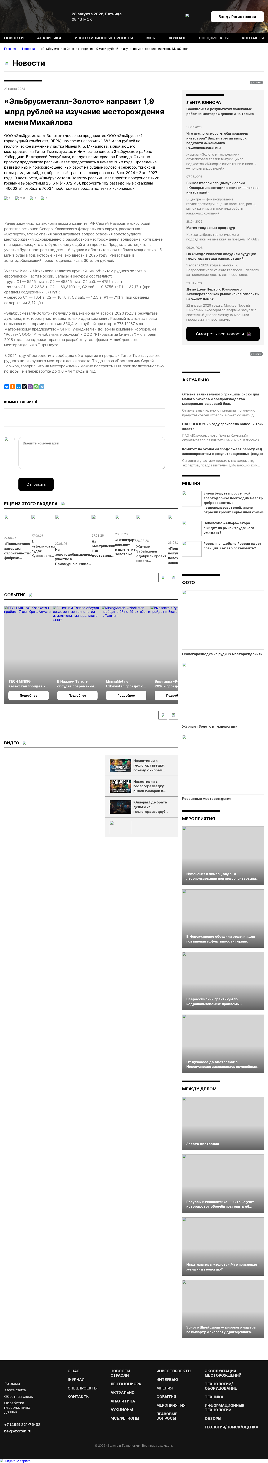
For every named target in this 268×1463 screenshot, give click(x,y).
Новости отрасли (120, 1373)
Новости (14, 38)
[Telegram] (41, 386)
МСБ (150, 38)
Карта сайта (15, 1390)
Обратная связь (18, 1396)
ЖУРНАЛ (76, 1379)
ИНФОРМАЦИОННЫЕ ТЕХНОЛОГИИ (224, 1407)
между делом (199, 1088)
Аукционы (122, 1409)
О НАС (74, 1371)
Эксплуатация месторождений (223, 1373)
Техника (214, 1397)
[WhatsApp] (36, 386)
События (166, 1397)
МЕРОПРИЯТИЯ (171, 1405)
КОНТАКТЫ (79, 1397)
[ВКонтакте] (6, 386)
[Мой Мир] (18, 386)
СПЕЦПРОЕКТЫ (83, 1388)
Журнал (176, 38)
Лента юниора (126, 1384)
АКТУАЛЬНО (195, 379)
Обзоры (213, 1418)
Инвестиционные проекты (104, 38)
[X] (24, 386)
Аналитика (49, 38)
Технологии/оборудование (221, 1386)
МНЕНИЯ (164, 1388)
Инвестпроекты (173, 1371)
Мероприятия (198, 818)
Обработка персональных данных (17, 1407)
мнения (191, 483)
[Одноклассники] (12, 386)
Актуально (123, 1392)
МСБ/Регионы (125, 1418)
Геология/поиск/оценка (231, 1427)
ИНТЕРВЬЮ (167, 1379)
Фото (188, 582)
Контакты (253, 38)
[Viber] (30, 386)
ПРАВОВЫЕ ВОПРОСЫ (166, 1416)
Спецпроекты (214, 38)
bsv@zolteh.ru (17, 1431)
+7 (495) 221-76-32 (22, 1424)
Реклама (12, 1383)
